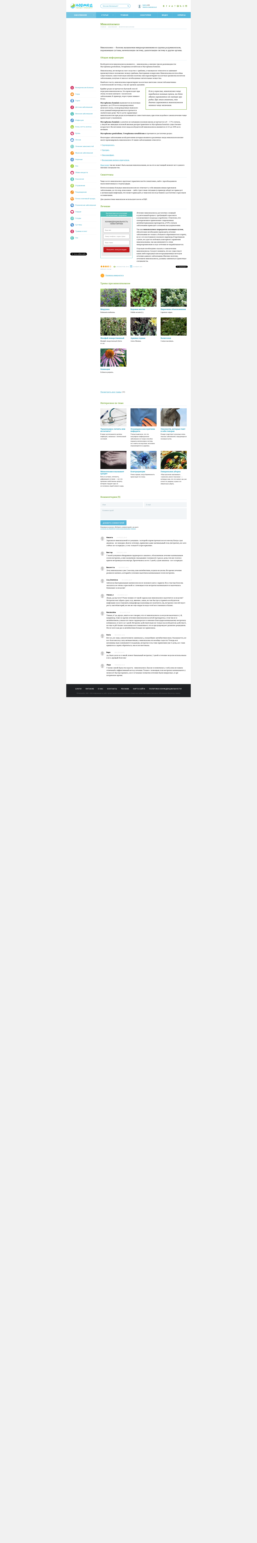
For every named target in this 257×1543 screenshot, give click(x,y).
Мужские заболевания (84, 153)
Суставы (78, 225)
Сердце (78, 212)
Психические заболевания (85, 205)
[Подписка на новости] (183, 6)
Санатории (145, 15)
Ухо (76, 238)
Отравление (80, 185)
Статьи (104, 15)
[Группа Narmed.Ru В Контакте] (164, 6)
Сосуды (78, 218)
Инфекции (79, 120)
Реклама (125, 689)
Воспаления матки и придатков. (116, 160)
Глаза (77, 94)
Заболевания (80, 15)
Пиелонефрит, (108, 155)
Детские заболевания (83, 107)
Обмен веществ (81, 172)
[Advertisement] (143, 38)
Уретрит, (106, 150)
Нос (76, 166)
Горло (77, 100)
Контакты (112, 689)
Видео (165, 15)
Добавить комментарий (113, 523)
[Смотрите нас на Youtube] (172, 6)
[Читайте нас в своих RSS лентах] (180, 6)
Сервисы (181, 15)
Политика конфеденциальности (165, 689)
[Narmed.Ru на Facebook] (166, 6)
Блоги (78, 689)
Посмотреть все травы (110, 392)
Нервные (79, 159)
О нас (100, 689)
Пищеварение (81, 192)
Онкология (79, 179)
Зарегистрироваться (150, 7)
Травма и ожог (81, 231)
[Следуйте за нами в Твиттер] (169, 6)
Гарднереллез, (108, 145)
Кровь (77, 133)
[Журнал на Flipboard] (178, 6)
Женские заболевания (84, 114)
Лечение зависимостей (84, 146)
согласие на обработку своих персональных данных (118, 529)
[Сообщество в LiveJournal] (175, 6)
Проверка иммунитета (114, 275)
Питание (90, 689)
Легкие (78, 140)
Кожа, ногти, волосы (83, 127)
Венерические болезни (84, 87)
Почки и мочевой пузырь (85, 198)
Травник (124, 15)
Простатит (104, 165)
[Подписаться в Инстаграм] (186, 6)
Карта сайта (139, 689)
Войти (145, 5)
